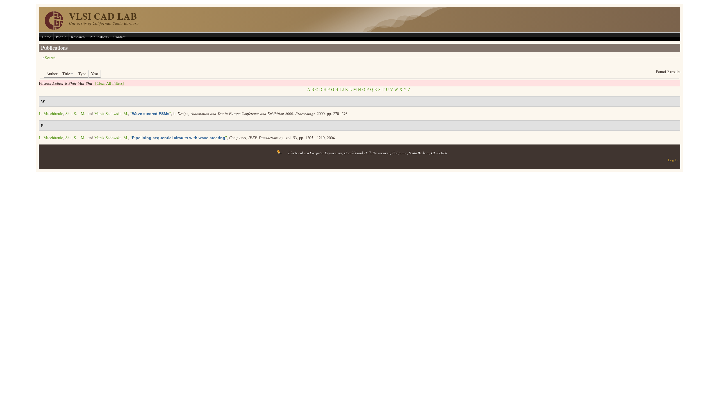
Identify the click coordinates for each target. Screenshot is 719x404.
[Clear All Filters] (109, 83)
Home (46, 36)
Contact (119, 36)
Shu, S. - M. (75, 113)
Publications (99, 36)
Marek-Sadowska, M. (111, 113)
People (61, 36)
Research (78, 36)
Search (50, 57)
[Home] (54, 28)
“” (150, 113)
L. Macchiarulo (51, 113)
